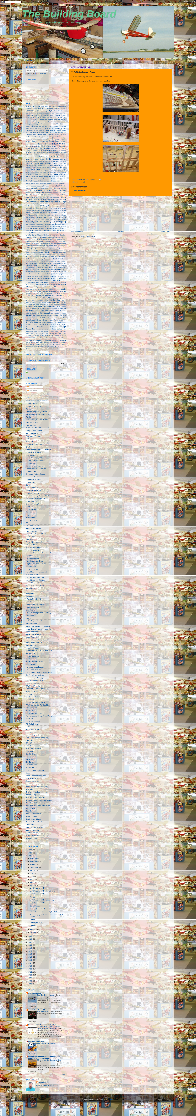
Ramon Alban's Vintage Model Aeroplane (40, 716)
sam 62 (63, 293)
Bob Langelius (48, 135)
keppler (44, 228)
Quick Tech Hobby (32, 697)
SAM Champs (36, 296)
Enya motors (30, 517)
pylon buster (43, 280)
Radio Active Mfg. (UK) (34, 713)
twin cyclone (59, 333)
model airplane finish (35, 252)
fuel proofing (39, 204)
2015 (30, 960)
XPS (27, 841)
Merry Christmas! (43, 1012)
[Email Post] (99, 179)
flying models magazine (51, 192)
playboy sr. (30, 276)
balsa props (33, 128)
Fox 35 (51, 197)
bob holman (37, 135)
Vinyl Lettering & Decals (34, 827)
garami (55, 204)
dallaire (59, 167)
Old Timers (55, 265)
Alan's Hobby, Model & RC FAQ (37, 420)
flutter (32, 192)
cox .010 (43, 165)
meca (55, 246)
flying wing (36, 195)
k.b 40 (60, 226)
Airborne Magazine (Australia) (36, 412)
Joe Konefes (62, 224)
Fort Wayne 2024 (36, 923)
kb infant (39, 228)
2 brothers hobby (42, 111)
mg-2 (59, 248)
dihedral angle (43, 179)
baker (27, 128)
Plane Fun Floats (32, 691)
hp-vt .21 (46, 217)
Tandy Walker (31, 322)
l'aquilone (46, 230)
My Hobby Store (32, 653)
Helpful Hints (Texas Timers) (36, 564)
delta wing (53, 172)
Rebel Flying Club (32, 729)
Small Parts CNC (32, 767)
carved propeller (41, 152)
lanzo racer (53, 233)
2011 (30, 972)
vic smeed (34, 340)
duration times (35, 183)
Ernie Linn (63, 188)
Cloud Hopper (49, 161)
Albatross (29, 117)
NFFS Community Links (34, 661)
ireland (28, 222)
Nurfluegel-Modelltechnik (35, 667)
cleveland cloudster (53, 159)
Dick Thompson (48, 174)
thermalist (40, 327)
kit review (56, 228)
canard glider (43, 150)
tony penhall (33, 331)
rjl (43, 289)
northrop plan (50, 261)
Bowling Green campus (33, 139)
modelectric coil (44, 254)
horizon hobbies (30, 217)
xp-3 (56, 346)
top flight (40, 331)
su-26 (60, 315)
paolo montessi (49, 267)
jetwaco (42, 224)
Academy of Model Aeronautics (37, 401)
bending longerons (39, 130)
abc (48, 113)
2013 (30, 966)
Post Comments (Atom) (89, 236)
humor (51, 217)
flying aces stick (39, 193)
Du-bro (28, 512)
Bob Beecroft (59, 132)
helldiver (45, 212)
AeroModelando (34, 993)
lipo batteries (59, 241)
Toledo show (30, 329)
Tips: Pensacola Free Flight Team (38, 805)
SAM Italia (29, 751)
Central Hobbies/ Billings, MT (36, 469)
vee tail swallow (56, 338)
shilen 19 (28, 302)
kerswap (50, 228)
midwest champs (32, 250)
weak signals (30, 344)
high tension (51, 212)
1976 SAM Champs (31, 111)
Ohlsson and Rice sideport (40, 265)
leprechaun (49, 239)
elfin (65, 186)
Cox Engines (30, 482)
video (40, 340)
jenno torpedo (36, 224)
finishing (61, 190)
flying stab (29, 195)
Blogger (111, 1099)
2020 (30, 945)
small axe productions (53, 304)
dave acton (35, 170)
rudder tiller (29, 291)
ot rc (35, 267)
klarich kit (62, 228)
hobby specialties (55, 215)
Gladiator (40, 208)
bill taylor (41, 132)
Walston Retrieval (32, 833)
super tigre (44, 318)
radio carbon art (51, 282)
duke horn (63, 181)
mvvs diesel (47, 257)
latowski (63, 237)
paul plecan (44, 269)
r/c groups (29, 282)
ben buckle (59, 128)
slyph (44, 304)
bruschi (63, 141)
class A (38, 159)
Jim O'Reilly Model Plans (35, 585)
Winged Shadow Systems (35, 835)
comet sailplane (45, 163)
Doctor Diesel (31, 509)
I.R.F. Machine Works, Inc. (35, 577)
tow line (59, 331)
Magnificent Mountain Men (50, 243)
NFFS (28, 659)
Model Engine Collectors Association (39, 626)
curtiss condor (41, 167)
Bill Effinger (34, 132)
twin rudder (35, 335)
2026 (30, 850)
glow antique (62, 208)
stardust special (43, 313)
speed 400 (62, 308)
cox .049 (50, 165)
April (32, 882)
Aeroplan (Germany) (33, 406)
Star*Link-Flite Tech (33, 784)
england (34, 188)
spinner (35, 310)
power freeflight (37, 278)
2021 (30, 942)
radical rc (43, 283)
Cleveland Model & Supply (35, 474)
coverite (38, 165)
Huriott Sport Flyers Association (37, 572)
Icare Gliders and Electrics (35, 580)
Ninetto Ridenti (58, 259)
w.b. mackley (55, 340)
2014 (30, 963)
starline (53, 313)
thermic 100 (47, 327)
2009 (30, 978)
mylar (54, 257)
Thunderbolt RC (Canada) (35, 803)
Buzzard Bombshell (59, 146)
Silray (33, 304)
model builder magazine (50, 252)
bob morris (63, 134)
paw (49, 269)
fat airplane (54, 190)
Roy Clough (52, 289)
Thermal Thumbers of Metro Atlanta (39, 800)
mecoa (60, 245)
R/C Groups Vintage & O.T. (35, 702)
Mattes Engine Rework (34, 621)
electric (59, 185)
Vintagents (30, 824)
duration (28, 183)
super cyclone (35, 318)
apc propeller (46, 122)
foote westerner (49, 195)
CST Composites (32, 488)
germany (55, 206)
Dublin (49, 181)
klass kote (29, 230)
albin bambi (37, 117)
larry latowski (42, 237)
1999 (30, 984)
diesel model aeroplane (42, 177)
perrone (50, 271)
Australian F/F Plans (33, 436)
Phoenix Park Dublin (44, 274)
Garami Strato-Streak (37, 909)
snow (31, 306)
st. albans (33, 313)
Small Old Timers (32, 765)
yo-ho (59, 346)
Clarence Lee (31, 471)
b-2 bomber (34, 126)
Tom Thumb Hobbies (33, 814)
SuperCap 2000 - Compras (46, 995)
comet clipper (34, 163)
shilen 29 (34, 302)
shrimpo (44, 302)
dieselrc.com (35, 179)
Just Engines (30, 588)
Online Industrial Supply (34, 678)
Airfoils (28, 417)
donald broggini (53, 179)
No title (32, 920)
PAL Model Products (33, 686)
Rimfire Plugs (31, 735)
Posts (31, 387)
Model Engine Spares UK (35, 634)
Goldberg (28, 210)
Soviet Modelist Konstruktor (36, 776)
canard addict (34, 150)
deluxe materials (61, 172)
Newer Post (77, 232)
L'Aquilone (29, 602)
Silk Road (29, 759)
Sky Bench (30, 762)
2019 (30, 948)
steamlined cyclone (60, 313)
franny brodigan (56, 199)
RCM (28, 727)
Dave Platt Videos (32, 493)
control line (62, 163)
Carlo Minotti (30, 463)
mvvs (41, 256)
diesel (56, 174)
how (41, 217)
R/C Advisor (30, 699)
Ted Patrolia (61, 322)
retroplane (59, 287)
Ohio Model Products (33, 670)
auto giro (29, 124)
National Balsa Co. (32, 656)
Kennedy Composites (33, 591)
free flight (43, 202)
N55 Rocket (59, 256)
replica (49, 287)
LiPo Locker (30, 615)
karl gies (33, 228)
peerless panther (37, 271)
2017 (30, 954)
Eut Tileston (37, 190)
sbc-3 (64, 295)
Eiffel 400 (48, 186)
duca (52, 181)
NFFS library (30, 664)
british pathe (50, 139)
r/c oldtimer (35, 283)
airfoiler (57, 115)
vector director (46, 338)
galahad (50, 204)
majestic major (62, 243)
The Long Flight (51, 324)
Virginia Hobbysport (33, 830)
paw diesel (55, 269)
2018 (30, 951)
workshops (42, 346)
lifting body (29, 241)
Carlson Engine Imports (34, 466)
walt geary (39, 342)
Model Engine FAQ (32, 632)
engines (28, 188)
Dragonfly (35, 181)
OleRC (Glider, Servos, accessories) (39, 672)
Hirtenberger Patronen (36, 215)
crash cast (63, 165)
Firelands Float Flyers (34, 528)
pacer (39, 267)
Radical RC (30, 710)
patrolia (37, 269)
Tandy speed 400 (60, 320)
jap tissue (46, 222)
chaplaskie (59, 154)
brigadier (42, 139)
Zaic (27, 349)
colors (27, 163)
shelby (42, 300)
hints (28, 215)
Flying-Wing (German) (34, 542)
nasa (31, 259)
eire (53, 186)
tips (64, 327)
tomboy (59, 329)
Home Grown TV (32, 569)
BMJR (28, 447)
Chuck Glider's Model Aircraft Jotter (42, 1025)
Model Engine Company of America (38, 629)
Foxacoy (57, 197)
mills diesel (52, 250)
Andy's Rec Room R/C (36, 1010)
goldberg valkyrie (49, 210)
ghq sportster (62, 206)
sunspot (28, 318)
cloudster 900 (57, 161)
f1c (44, 190)
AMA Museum (58, 117)
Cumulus (33, 167)
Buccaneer (35, 144)
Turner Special (49, 333)
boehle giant (51, 137)
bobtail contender (31, 137)
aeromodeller (45, 115)
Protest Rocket (30, 280)
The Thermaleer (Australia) (35, 797)
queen (49, 280)
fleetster (28, 192)
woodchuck (34, 346)
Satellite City (30, 754)
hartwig (34, 212)
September (34, 867)
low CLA (38, 243)
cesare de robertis (50, 154)
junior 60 (55, 226)
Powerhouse (47, 278)
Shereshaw (48, 300)
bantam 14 (40, 128)
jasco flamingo (56, 222)
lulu (42, 243)
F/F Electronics (31, 520)
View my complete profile (45, 1085)
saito (54, 291)
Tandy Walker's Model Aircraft (36, 786)
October (33, 864)
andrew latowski (60, 120)
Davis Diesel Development (35, 498)
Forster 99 (59, 195)
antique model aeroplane (34, 122)
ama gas (49, 117)
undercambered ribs (46, 335)
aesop (51, 115)
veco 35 (38, 338)
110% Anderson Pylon (37, 888)
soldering (57, 306)
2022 (30, 939)
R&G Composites (32, 708)
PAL (42, 267)
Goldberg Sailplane (38, 210)
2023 (30, 936)
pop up (63, 276)
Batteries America (32, 439)
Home (121, 232)
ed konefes (62, 183)
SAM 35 (29, 746)
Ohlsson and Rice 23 (51, 263)
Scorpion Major (62, 298)
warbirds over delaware (51, 342)
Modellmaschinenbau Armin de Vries (39, 651)
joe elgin (55, 224)
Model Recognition (32, 637)
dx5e (41, 183)
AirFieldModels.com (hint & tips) (37, 414)
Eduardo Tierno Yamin (36, 1041)
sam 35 (47, 293)
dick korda (38, 174)
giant (27, 208)
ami (65, 117)
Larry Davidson (31, 237)
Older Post (165, 232)
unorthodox (30, 338)
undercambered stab (60, 335)
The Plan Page (31, 795)
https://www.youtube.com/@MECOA (43, 912)
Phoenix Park (33, 274)
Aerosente (29, 409)
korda (40, 230)
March (32, 885)
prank (54, 278)
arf (51, 122)
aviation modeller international (48, 124)
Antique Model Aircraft (34, 431)
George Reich (47, 206)
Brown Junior (54, 141)
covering (33, 165)
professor (60, 278)
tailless (38, 320)
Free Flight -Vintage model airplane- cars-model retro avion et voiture (44, 1057)
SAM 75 (28, 295)
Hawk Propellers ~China (34, 561)
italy (32, 222)
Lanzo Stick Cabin (39, 235)
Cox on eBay (30, 485)
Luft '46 (28, 618)
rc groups (32, 284)
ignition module (61, 219)
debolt (28, 172)
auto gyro (35, 124)
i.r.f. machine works (40, 219)
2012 (30, 969)
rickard (32, 289)
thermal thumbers (31, 327)
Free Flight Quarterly (33, 547)
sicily (48, 302)
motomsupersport (54, 254)
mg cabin (52, 248)
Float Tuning (30, 539)
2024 (30, 856)
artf (54, 122)
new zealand (37, 259)
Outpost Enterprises (33, 683)
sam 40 (57, 293)
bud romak (29, 146)
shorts (39, 302)
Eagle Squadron (47, 183)
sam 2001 (42, 293)
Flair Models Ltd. (32, 531)
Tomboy (33, 897)
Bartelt (46, 128)
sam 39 (52, 293)
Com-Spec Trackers (33, 477)
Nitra (65, 259)
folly (42, 195)
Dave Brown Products (34, 490)
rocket (46, 289)
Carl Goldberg (52, 150)
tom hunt (38, 329)
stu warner (54, 315)
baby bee (41, 126)
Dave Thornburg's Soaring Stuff (37, 496)
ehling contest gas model (35, 186)
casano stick (49, 152)
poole (59, 276)
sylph (52, 318)
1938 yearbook (62, 108)
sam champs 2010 (48, 296)
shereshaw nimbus (59, 300)
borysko (64, 137)
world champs (50, 346)
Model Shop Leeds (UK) (34, 642)
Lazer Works (30, 610)
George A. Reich (37, 206)
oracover (61, 265)
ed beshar (56, 183)
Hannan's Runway (32, 558)
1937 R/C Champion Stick (47, 109)
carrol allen (33, 152)
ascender (57, 122)
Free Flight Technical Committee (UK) (39, 553)
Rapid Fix (29, 718)
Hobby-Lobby (31, 566)
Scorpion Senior (30, 300)
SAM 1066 (29, 740)
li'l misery (59, 239)
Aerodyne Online (32, 403)
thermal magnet (61, 324)
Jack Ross (38, 222)
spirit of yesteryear (51, 311)
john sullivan (47, 226)
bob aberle (49, 132)
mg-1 (56, 248)
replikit (54, 287)
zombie (41, 348)
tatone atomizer (42, 322)
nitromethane (36, 261)
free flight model (53, 202)
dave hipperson (44, 170)
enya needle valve (50, 188)
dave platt (53, 170)
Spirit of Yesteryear (33, 781)
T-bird (56, 318)
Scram (38, 300)
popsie (28, 278)
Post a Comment (80, 190)
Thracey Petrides (57, 327)
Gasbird (60, 204)
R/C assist (62, 280)
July (32, 873)
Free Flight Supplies (33, 550)
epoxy (58, 188)
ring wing (40, 289)
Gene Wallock (35, 906)
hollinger (63, 215)
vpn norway (28, 62)
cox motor (57, 165)
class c (43, 159)
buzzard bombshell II (32, 148)
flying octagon (62, 192)
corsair (28, 165)
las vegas (51, 237)
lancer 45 (63, 230)
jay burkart (81, 182)
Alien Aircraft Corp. (32, 422)
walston (33, 342)
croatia (28, 167)
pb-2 (61, 269)
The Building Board (69, 14)
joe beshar (48, 224)
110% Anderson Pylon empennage (42, 900)
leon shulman (41, 239)
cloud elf (41, 161)
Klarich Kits (30, 593)
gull (63, 210)
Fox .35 (46, 197)
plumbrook (46, 276)
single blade (39, 304)
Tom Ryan (42, 1082)
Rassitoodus (60, 282)
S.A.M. (34, 291)
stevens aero (31, 315)
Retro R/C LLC (31, 732)
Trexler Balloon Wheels (34, 822)
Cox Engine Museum (33, 479)
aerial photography (55, 113)
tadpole (60, 318)
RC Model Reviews (33, 721)
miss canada (59, 250)
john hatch (34, 226)
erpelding (29, 190)
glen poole (48, 208)
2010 (30, 975)
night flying (44, 259)
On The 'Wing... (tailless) (35, 675)
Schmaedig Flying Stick (43, 298)
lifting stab (35, 241)
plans (57, 274)
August (33, 870)
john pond (40, 226)
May (32, 879)
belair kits (51, 128)
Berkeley (58, 130)
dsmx (45, 181)
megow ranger (44, 248)
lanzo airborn (31, 233)
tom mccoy (45, 329)
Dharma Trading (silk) (34, 504)
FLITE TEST (30, 537)
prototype (37, 280)
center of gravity (57, 152)
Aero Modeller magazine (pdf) (47, 1043)
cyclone (49, 167)
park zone (32, 269)
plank (53, 274)
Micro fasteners (31, 623)
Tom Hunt (29, 811)
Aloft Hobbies (31, 425)
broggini (57, 139)
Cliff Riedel (34, 161)
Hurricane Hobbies (32, 575)
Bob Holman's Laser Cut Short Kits (38, 450)
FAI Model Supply (32, 526)
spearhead (54, 308)
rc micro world (40, 285)
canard (28, 150)
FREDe (36, 202)
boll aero (58, 137)
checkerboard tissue (43, 157)
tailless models (47, 320)
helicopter (39, 212)
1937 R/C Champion (32, 108)
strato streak (45, 315)
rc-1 (46, 285)
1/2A (27, 106)
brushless (28, 144)
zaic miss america (34, 348)
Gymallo (29, 555)
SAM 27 (29, 743)
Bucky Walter (59, 143)
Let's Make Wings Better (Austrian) (38, 613)
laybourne (28, 239)
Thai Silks (29, 789)
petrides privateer (58, 272)
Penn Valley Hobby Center (35, 689)
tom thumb (52, 329)
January (33, 932)
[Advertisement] (121, 213)
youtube (64, 346)
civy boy (33, 159)
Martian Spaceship (32, 246)
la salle (52, 230)
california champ (53, 148)
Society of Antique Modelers (44, 306)
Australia (63, 122)
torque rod (54, 331)
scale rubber (30, 298)
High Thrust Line (60, 212)
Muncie (29, 256)
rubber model (60, 289)
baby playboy (48, 126)
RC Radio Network (32, 724)
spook (59, 311)
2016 (30, 957)
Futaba (45, 204)
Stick (38, 315)
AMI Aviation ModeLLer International (39, 428)
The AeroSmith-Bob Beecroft (36, 792)
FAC (47, 190)
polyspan (53, 276)
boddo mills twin (42, 137)
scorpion (54, 298)
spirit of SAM (41, 310)
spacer (49, 308)
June (32, 876)
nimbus (50, 259)
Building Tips (30, 455)
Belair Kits (29, 441)
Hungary (55, 217)
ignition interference (51, 219)
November (34, 861)
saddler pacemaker (43, 291)
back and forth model (59, 126)
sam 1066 (29, 293)
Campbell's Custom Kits (34, 460)
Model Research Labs (34, 640)
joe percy (28, 226)
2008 (30, 981)
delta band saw (44, 172)
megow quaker (34, 248)
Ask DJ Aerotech (32, 433)
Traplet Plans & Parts (33, 819)
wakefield (63, 340)
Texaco (34, 324)
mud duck (63, 254)
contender (55, 163)
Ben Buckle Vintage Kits (34, 444)
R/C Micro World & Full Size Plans (38, 705)
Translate (42, 73)
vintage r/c (47, 340)
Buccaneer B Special (44, 144)
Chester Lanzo (56, 157)
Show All (64, 1074)
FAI (50, 190)
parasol (58, 267)
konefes (36, 230)
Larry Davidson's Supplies (35, 604)
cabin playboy (44, 148)
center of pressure (39, 154)
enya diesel (41, 188)
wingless (28, 346)
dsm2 (41, 181)
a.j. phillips (44, 113)
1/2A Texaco (35, 106)
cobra (64, 161)
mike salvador (43, 250)
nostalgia (57, 261)
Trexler (36, 333)
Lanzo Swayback (60, 235)
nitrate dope (29, 261)
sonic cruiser (42, 308)
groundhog (58, 210)
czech (54, 167)
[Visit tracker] (27, 372)
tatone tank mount (52, 322)
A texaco (38, 113)
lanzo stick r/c (50, 235)
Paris (61, 267)
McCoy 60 (49, 246)
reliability (35, 287)
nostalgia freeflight (38, 263)
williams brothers (61, 344)
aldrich (44, 117)
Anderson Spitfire (46, 120)
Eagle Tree (30, 515)
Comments (33, 391)
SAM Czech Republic (33, 748)
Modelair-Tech (31, 645)
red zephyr (58, 285)
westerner (52, 344)
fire (65, 190)
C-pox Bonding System (34, 458)
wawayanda (62, 342)
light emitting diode (44, 241)
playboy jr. (62, 274)
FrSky (33, 204)
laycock (34, 239)
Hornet (38, 217)
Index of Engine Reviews (35, 583)
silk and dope (55, 302)
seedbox (25, 62)
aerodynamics (35, 115)
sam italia (59, 296)
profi (65, 278)
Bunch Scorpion (46, 146)
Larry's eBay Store (32, 607)
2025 (30, 853)
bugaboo (37, 146)
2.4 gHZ (50, 111)
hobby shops (46, 215)
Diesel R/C (30, 507)
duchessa (57, 181)
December (34, 858)
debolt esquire (35, 172)
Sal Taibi (59, 291)
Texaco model (41, 324)
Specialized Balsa (32, 778)
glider (55, 208)
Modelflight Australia (33, 648)
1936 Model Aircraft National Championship (53, 106)
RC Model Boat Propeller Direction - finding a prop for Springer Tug (48, 1027)
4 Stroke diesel (59, 111)
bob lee (57, 134)
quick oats (54, 280)
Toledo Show (30, 808)
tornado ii (47, 331)
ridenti (35, 289)
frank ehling (38, 199)
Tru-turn (41, 333)
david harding (62, 170)
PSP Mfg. (29, 694)
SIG (27, 757)
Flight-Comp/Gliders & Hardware (37, 534)
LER (54, 239)
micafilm (64, 248)
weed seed (45, 344)
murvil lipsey (35, 256)
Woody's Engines (32, 838)
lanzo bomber (42, 233)
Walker (28, 342)
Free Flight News (32, 545)
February (33, 929)
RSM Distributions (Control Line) (37, 738)
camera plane (62, 148)
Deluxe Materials (32, 501)
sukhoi (64, 315)
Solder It (29, 773)
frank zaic (46, 199)
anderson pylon (32, 119)
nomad (43, 261)
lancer (57, 230)
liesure (64, 239)
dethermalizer (30, 174)
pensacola (45, 271)
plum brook (38, 276)
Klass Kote (30, 596)
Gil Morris (33, 208)
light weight (52, 241)
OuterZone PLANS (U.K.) (35, 680)
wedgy (38, 344)
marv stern (41, 246)
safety (51, 291)
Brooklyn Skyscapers (40, 141)
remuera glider (43, 287)
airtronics (63, 115)
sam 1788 (35, 293)
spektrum (29, 311)
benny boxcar (50, 130)
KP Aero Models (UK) (33, 599)
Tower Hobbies (31, 816)
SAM (64, 291)
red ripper (51, 285)
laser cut (57, 237)
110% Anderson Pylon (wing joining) (42, 891)
